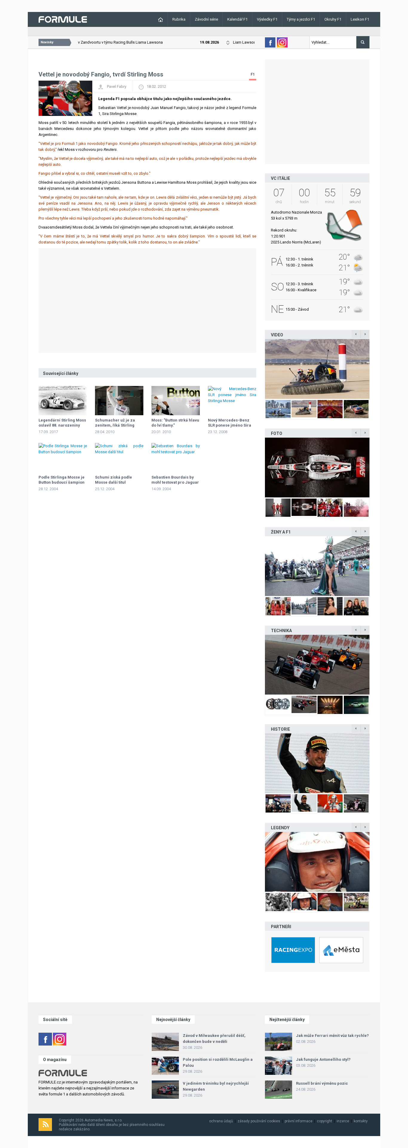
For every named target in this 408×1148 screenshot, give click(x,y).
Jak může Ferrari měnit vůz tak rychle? (332, 1035)
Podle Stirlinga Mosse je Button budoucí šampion (62, 480)
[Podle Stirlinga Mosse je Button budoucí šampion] (63, 457)
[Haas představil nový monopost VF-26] (317, 467)
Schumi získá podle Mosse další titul (113, 480)
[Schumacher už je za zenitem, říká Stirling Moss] (119, 400)
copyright (324, 1121)
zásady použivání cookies (258, 1121)
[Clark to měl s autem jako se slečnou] (317, 862)
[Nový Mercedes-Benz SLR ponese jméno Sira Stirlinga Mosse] (232, 400)
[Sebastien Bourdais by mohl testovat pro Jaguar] (175, 457)
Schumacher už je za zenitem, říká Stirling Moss (115, 425)
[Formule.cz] (63, 19)
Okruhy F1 (332, 19)
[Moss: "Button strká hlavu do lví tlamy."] (175, 400)
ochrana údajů (221, 1121)
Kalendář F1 (237, 19)
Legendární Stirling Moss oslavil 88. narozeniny (62, 422)
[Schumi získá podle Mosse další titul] (119, 457)
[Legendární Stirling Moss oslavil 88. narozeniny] (63, 400)
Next (375, 368)
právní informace (298, 1121)
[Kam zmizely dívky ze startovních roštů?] (317, 566)
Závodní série (206, 19)
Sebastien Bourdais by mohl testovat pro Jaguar (175, 480)
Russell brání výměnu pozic (322, 1083)
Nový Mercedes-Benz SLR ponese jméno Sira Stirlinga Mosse (229, 425)
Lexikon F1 (360, 19)
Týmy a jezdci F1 (301, 19)
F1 (253, 74)
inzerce (343, 1121)
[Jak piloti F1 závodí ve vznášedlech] (317, 369)
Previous (258, 368)
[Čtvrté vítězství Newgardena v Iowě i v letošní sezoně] (317, 665)
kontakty (361, 1121)
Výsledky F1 (267, 19)
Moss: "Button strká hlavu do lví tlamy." (175, 422)
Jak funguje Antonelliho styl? (323, 1059)
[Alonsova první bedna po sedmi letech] (317, 763)
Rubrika (178, 19)
